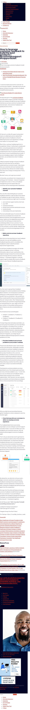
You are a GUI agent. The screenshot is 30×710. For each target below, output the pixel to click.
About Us (5, 593)
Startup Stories (11, 536)
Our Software (6, 36)
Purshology (7, 532)
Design (7, 18)
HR (6, 20)
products (22, 531)
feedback (16, 527)
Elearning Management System (13, 525)
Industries (5, 34)
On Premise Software (8, 600)
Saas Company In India (15, 532)
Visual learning (9, 13)
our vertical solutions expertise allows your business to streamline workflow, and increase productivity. (12, 580)
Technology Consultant (6, 538)
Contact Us (6, 25)
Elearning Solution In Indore (7, 527)
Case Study (9, 16)
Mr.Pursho (4, 61)
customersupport (12, 522)
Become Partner (7, 23)
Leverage (2, 531)
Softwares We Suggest (12, 5)
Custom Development (8, 602)
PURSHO (16, 687)
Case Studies (6, 21)
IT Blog (4, 2)
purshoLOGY (3, 687)
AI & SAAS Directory (8, 33)
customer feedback (18, 97)
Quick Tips (8, 4)
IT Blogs (5, 597)
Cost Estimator (7, 604)
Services (5, 38)
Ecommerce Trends (11, 7)
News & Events (9, 11)
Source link (3, 517)
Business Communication (12, 9)
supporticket (18, 536)
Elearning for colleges (9, 523)
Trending (8, 14)
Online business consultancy (12, 531)
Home (4, 31)
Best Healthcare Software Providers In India (11, 520)
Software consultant (15, 534)
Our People (6, 595)
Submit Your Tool (7, 40)
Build (1, 522)
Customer (5, 522)
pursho (2, 532)
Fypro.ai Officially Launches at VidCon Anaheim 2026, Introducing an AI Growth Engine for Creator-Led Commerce (12, 549)
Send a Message (7, 656)
